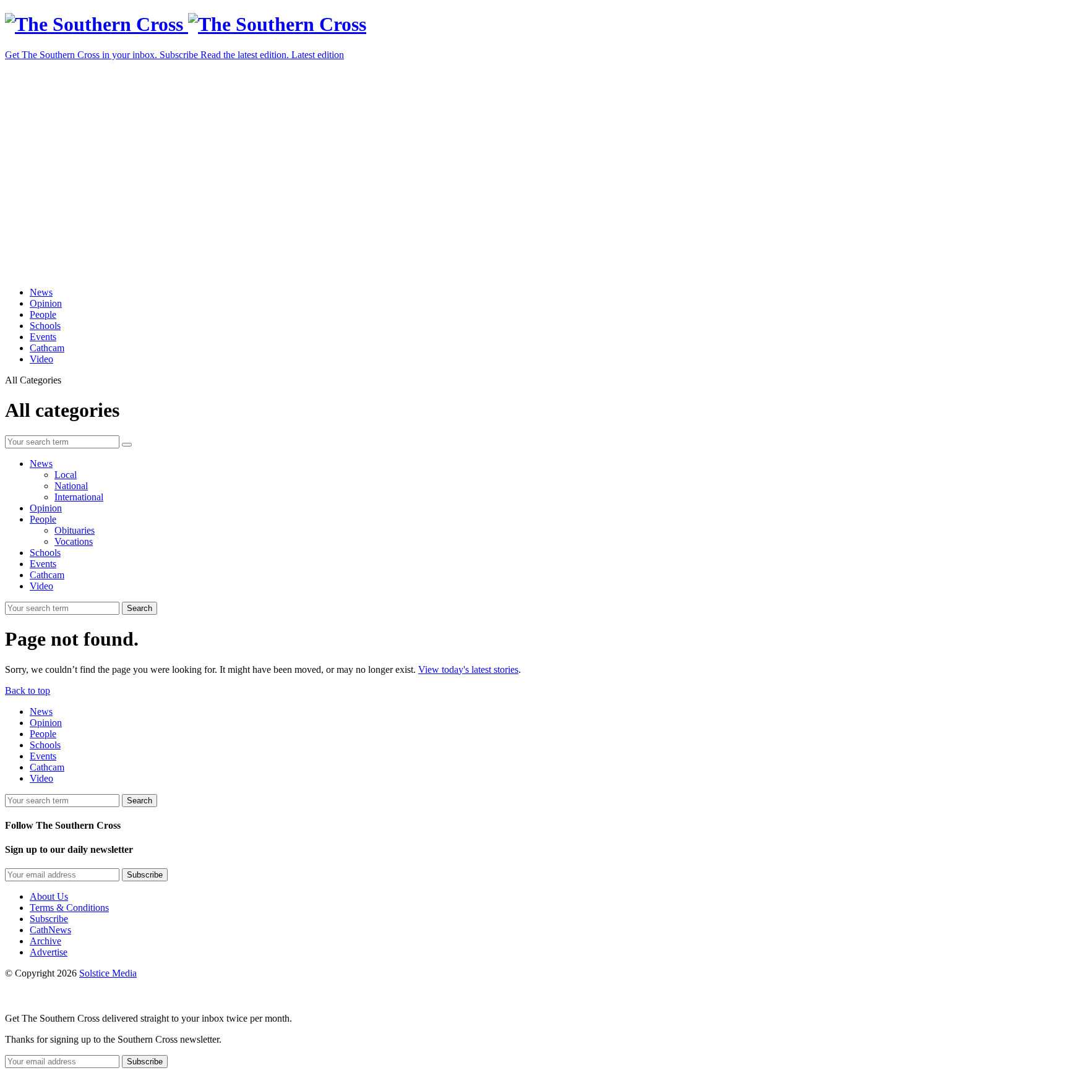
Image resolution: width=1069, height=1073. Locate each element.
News (41, 292)
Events (43, 336)
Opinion (46, 303)
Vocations (73, 541)
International (78, 497)
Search (139, 608)
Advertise (48, 952)
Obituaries (74, 530)
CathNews (50, 930)
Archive (45, 941)
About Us (49, 896)
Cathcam (47, 348)
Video (41, 359)
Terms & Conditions (69, 907)
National (71, 486)
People (43, 314)
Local (65, 474)
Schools (45, 325)
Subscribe (49, 918)
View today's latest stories (468, 669)
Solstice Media (108, 973)
